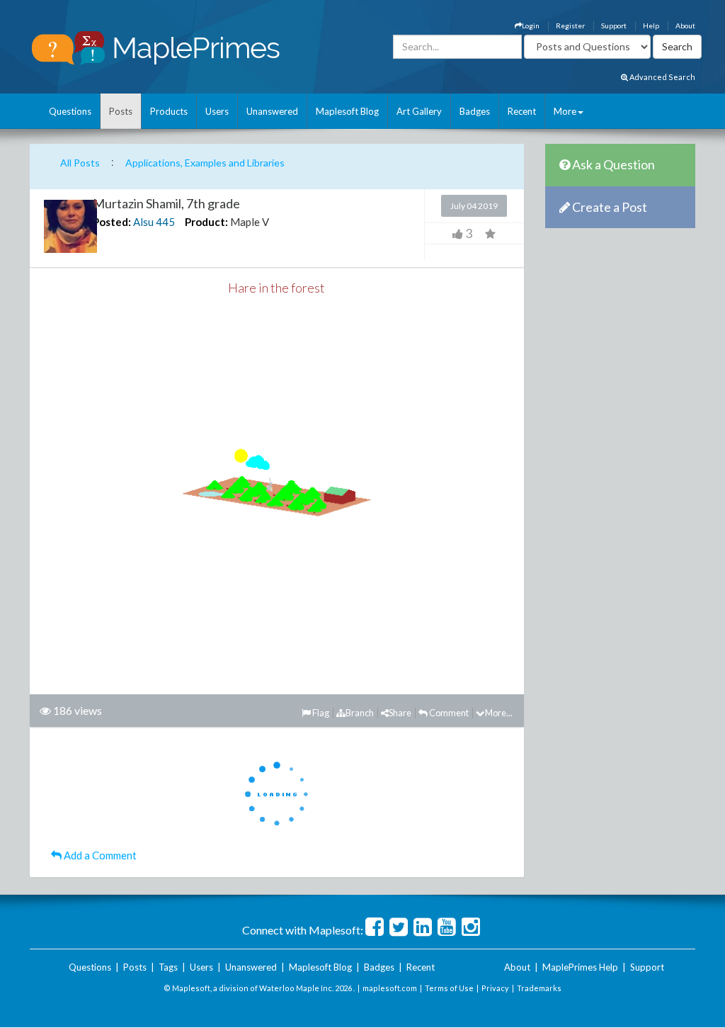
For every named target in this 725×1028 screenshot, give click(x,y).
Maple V (249, 221)
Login (531, 25)
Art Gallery (419, 111)
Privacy (495, 988)
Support (614, 25)
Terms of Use (449, 988)
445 (165, 221)
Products (169, 111)
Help (651, 25)
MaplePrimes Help (580, 967)
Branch (360, 712)
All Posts (80, 163)
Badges (474, 111)
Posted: (112, 221)
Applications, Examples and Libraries (205, 163)
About (685, 25)
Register (570, 25)
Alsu (143, 221)
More (565, 111)
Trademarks (539, 988)
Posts (120, 111)
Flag (320, 712)
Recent (522, 111)
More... (499, 712)
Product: (206, 221)
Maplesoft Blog (347, 111)
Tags (168, 967)
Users (217, 111)
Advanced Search (661, 76)
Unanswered (272, 111)
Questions (70, 111)
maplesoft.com (389, 988)
